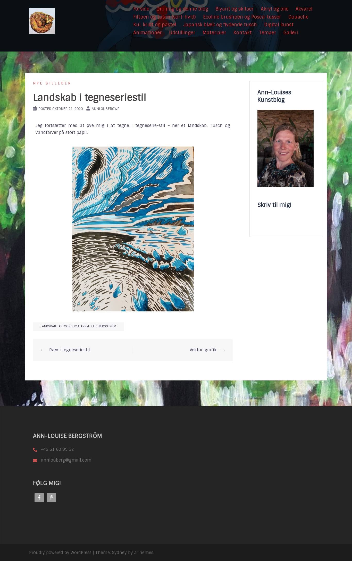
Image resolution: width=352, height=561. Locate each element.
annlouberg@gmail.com (66, 460)
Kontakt (242, 33)
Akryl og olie (274, 9)
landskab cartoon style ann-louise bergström (78, 326)
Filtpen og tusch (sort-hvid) (164, 17)
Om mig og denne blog (182, 9)
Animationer (147, 33)
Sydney (119, 552)
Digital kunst (279, 25)
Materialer (214, 33)
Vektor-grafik (203, 350)
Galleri (290, 33)
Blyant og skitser (234, 9)
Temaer (267, 33)
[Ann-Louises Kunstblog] (42, 20)
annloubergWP (106, 109)
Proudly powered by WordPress (60, 552)
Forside (141, 9)
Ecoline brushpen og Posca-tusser (242, 17)
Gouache (298, 17)
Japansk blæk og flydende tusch (220, 25)
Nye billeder (52, 83)
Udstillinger (182, 33)
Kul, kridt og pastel (154, 25)
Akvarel (304, 9)
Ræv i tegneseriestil (69, 350)
